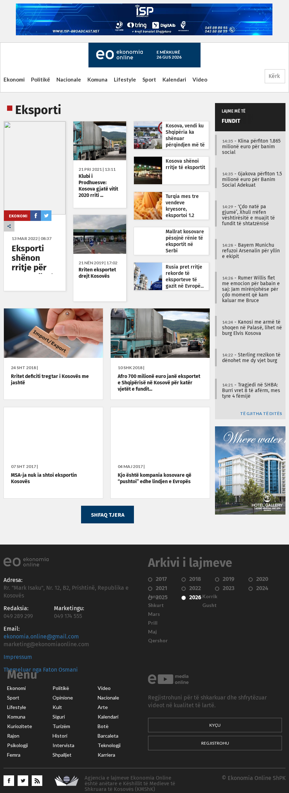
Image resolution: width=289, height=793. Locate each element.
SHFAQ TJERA (107, 514)
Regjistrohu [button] (215, 743)
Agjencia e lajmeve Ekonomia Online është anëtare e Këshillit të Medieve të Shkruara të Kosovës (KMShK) (130, 783)
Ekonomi (14, 79)
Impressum (18, 657)
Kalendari (174, 79)
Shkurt (156, 605)
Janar (154, 596)
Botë (103, 726)
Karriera (106, 754)
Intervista (63, 745)
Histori (60, 735)
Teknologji (109, 745)
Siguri (59, 716)
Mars (154, 614)
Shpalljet (62, 754)
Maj (152, 631)
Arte (103, 707)
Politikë (40, 79)
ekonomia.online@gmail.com (41, 636)
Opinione (63, 697)
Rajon (13, 735)
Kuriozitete (19, 726)
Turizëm (61, 726)
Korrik (209, 596)
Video (199, 79)
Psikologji (17, 745)
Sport (149, 79)
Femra (13, 754)
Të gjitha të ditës (261, 413)
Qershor (158, 640)
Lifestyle (125, 79)
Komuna (97, 79)
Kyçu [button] (215, 725)
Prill (153, 622)
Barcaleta (108, 735)
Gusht (209, 605)
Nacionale (68, 79)
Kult (57, 707)
